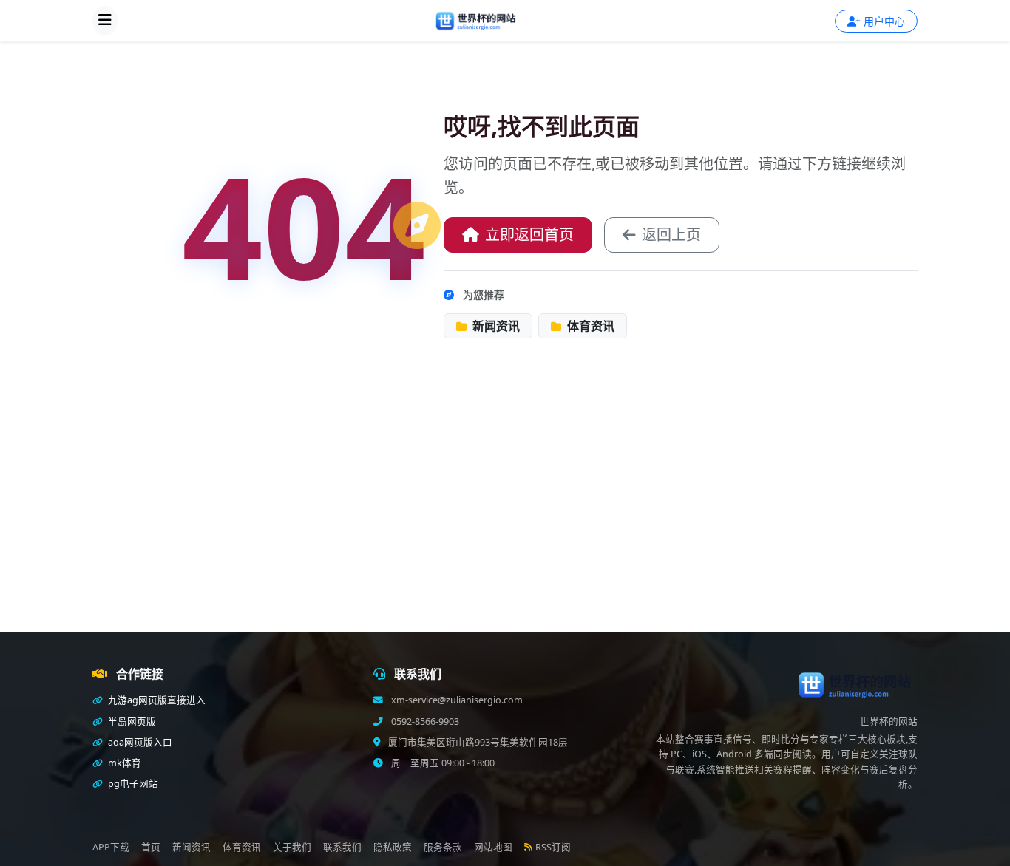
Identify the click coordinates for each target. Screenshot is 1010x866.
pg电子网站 (132, 783)
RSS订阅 (553, 847)
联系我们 (342, 847)
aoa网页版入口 (139, 742)
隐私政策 (392, 847)
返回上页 (671, 235)
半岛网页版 (131, 721)
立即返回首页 (529, 235)
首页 (150, 847)
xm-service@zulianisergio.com (456, 700)
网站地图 (493, 847)
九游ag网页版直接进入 (156, 700)
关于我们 (292, 847)
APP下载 (110, 847)
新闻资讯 (495, 326)
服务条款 (443, 847)
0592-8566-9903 (424, 721)
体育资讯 (589, 326)
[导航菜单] (105, 20)
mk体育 (123, 763)
